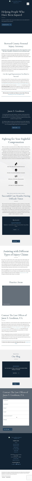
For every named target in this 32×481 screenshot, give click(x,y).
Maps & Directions (16, 460)
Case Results (16, 447)
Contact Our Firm (5, 24)
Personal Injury (16, 445)
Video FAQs (16, 450)
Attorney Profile (16, 444)
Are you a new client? (8, 415)
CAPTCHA (5, 426)
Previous (15, 37)
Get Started (15, 241)
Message (5, 419)
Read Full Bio (15, 127)
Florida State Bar (17, 328)
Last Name (6, 404)
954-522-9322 (16, 458)
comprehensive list (23, 272)
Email (5, 411)
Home (16, 442)
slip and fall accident (24, 83)
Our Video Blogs (16, 448)
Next (16, 37)
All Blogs (15, 383)
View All (15, 229)
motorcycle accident (16, 83)
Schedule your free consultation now (16, 94)
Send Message (6, 429)
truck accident (9, 83)
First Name (6, 400)
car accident (4, 83)
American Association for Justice (18, 327)
